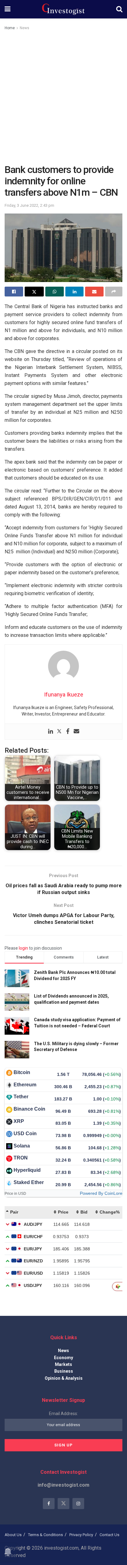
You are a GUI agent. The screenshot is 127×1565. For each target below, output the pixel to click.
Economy (63, 1357)
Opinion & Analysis (64, 1378)
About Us (13, 1534)
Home (10, 28)
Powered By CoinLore (101, 1193)
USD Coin (25, 1133)
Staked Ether (29, 1182)
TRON (21, 1157)
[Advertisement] (63, 97)
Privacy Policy (81, 1534)
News (24, 28)
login (23, 948)
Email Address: (63, 1413)
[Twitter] (59, 731)
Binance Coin (29, 1109)
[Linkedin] (50, 731)
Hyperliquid (27, 1170)
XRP (19, 1121)
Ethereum (25, 1084)
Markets (63, 1364)
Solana (22, 1145)
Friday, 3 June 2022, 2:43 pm (29, 205)
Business (63, 1371)
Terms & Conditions (45, 1534)
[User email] (76, 731)
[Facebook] (68, 731)
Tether (21, 1096)
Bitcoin (22, 1072)
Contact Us (109, 1534)
